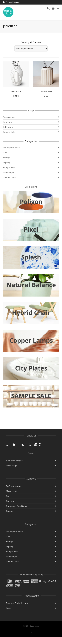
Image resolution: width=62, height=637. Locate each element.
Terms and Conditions (16, 506)
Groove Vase (46, 91)
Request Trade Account (17, 603)
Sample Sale (9, 132)
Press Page (11, 465)
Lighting (7, 162)
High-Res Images (14, 460)
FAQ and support (14, 486)
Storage (7, 157)
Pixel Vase (16, 91)
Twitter (21, 443)
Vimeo (41, 443)
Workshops (8, 172)
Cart (8, 496)
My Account (11, 491)
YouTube (35, 443)
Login (8, 608)
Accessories (8, 117)
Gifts (5, 152)
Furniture (7, 122)
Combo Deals (9, 177)
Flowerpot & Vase (11, 147)
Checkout (10, 501)
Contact (9, 511)
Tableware (8, 127)
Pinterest (28, 443)
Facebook (15, 443)
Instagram (8, 443)
